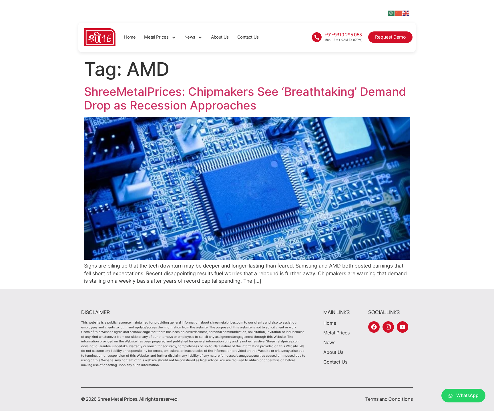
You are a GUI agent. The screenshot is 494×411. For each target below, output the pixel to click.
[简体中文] (399, 13)
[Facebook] (374, 327)
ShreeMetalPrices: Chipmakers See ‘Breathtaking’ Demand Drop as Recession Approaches (245, 98)
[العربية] (391, 13)
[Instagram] (388, 327)
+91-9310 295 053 (343, 34)
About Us (220, 37)
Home (130, 37)
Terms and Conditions (389, 399)
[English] (406, 13)
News (189, 37)
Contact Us (248, 37)
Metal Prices (156, 37)
